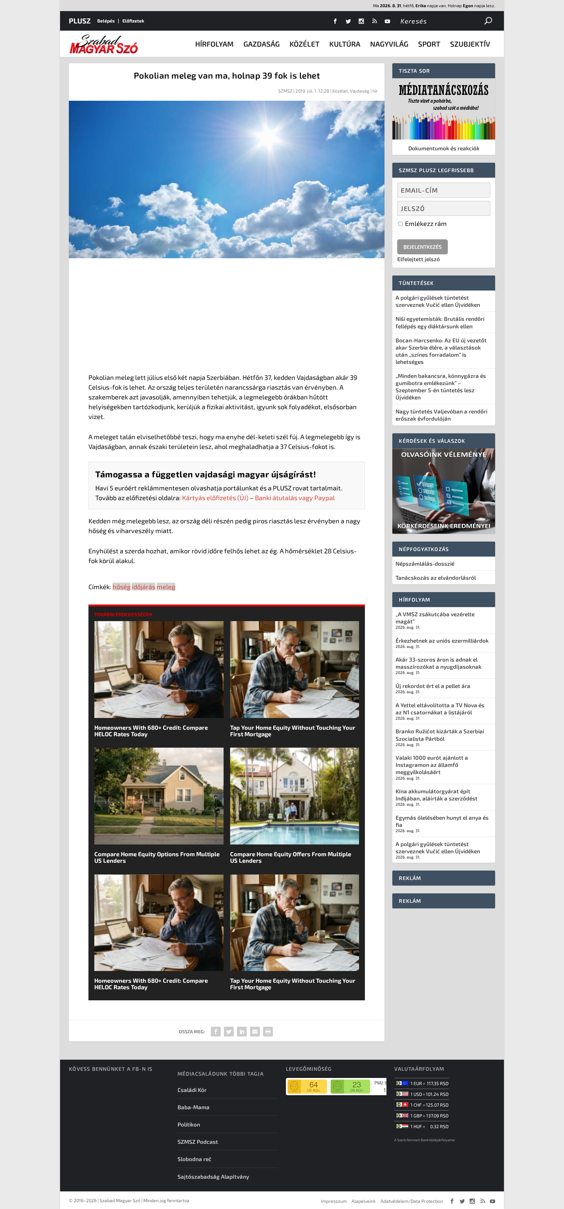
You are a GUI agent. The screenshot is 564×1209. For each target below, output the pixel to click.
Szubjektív (470, 43)
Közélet (305, 43)
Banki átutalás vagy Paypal (295, 497)
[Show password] (479, 208)
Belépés (106, 20)
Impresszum (334, 1201)
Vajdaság (359, 91)
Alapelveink (364, 1201)
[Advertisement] (226, 317)
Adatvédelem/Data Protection (412, 1201)
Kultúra (344, 43)
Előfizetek (133, 20)
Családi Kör (192, 1089)
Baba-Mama (194, 1107)
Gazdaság (261, 43)
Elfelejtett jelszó (418, 259)
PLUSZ (80, 20)
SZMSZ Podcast (198, 1141)
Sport (429, 43)
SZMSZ (285, 91)
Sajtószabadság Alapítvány (213, 1176)
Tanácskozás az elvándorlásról (436, 577)
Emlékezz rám (425, 223)
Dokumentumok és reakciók (443, 148)
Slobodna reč (195, 1159)
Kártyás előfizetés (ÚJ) (215, 497)
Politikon (189, 1124)
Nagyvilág (389, 43)
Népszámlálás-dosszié (425, 563)
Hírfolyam (214, 43)
